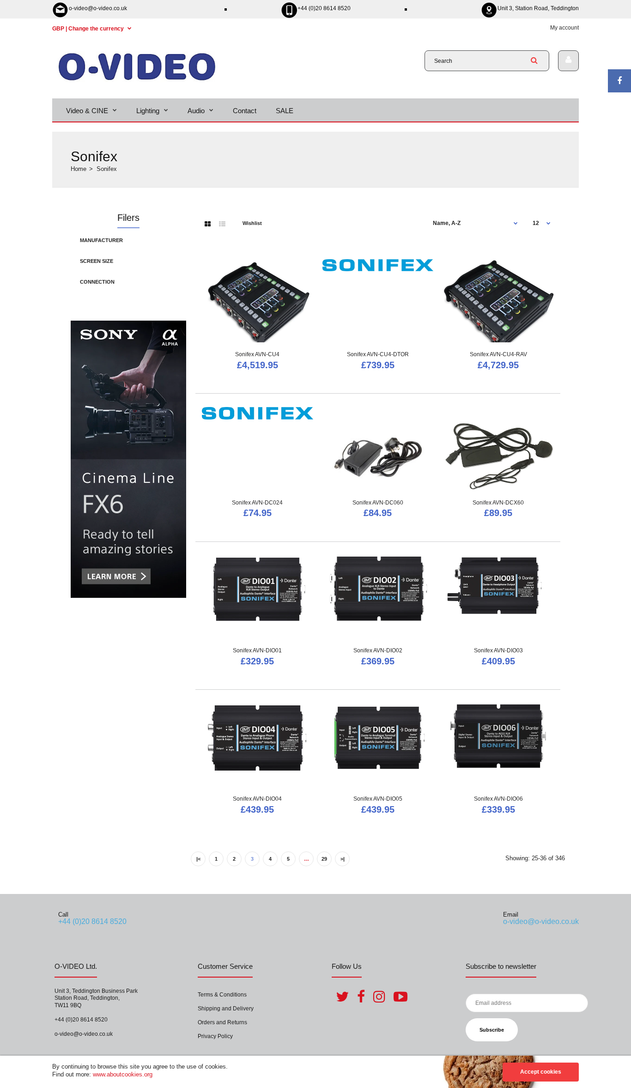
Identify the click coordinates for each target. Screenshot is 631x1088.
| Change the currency (88, 28)
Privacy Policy (215, 1036)
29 (324, 859)
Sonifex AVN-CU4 (257, 354)
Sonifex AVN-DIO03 (498, 650)
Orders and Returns (222, 1022)
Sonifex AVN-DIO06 (498, 799)
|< (198, 859)
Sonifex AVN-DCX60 (498, 502)
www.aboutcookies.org (122, 1074)
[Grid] (208, 224)
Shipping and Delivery (226, 1008)
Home (78, 168)
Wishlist (252, 223)
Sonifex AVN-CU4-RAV (498, 354)
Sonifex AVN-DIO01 (257, 650)
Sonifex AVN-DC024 (257, 502)
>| (342, 859)
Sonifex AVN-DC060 (377, 502)
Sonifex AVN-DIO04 (257, 799)
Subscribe (491, 1030)
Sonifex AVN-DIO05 (377, 799)
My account (564, 27)
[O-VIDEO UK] (137, 80)
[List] (222, 224)
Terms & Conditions (222, 994)
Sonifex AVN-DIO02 (377, 650)
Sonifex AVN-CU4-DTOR (378, 354)
